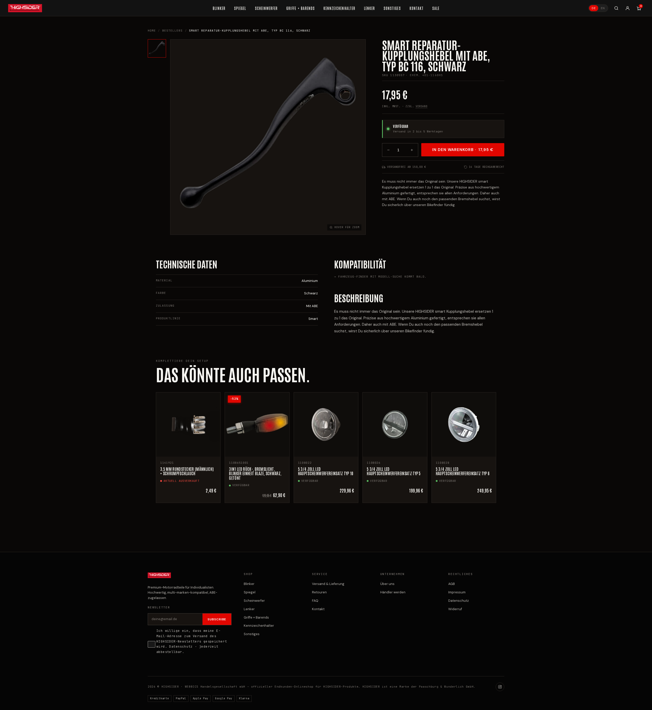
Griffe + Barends (256, 617)
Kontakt (318, 609)
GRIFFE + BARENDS (300, 8)
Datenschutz (181, 646)
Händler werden (392, 592)
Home (152, 30)
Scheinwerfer (254, 600)
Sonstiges (252, 634)
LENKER (369, 8)
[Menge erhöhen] (412, 150)
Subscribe (217, 619)
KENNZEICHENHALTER (339, 8)
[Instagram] (500, 686)
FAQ (315, 600)
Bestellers (172, 30)
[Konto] (627, 8)
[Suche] (616, 8)
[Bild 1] (157, 48)
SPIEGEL (240, 8)
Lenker (249, 609)
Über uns (387, 584)
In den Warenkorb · (462, 149)
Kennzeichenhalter (259, 625)
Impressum (457, 592)
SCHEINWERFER (266, 8)
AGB (451, 584)
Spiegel (249, 592)
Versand (421, 106)
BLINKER (219, 8)
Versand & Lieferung (328, 584)
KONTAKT (417, 8)
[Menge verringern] (388, 150)
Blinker (249, 584)
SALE (435, 8)
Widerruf (455, 609)
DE (594, 8)
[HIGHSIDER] (25, 8)
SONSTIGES (392, 8)
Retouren (319, 592)
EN (603, 8)
